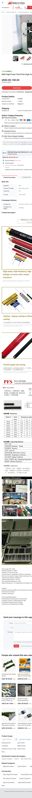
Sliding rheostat (21, 746)
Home (3, 12)
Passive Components (23, 12)
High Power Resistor (8, 766)
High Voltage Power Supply (10, 774)
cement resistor (21, 749)
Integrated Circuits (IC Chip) (9, 749)
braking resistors (6, 743)
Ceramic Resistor (21, 766)
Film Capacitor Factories (9, 778)
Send (16, 646)
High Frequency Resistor (24, 782)
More (3, 785)
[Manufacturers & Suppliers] (16, 3)
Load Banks (5, 746)
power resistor (21, 743)
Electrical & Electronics (11, 12)
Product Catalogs (26, 739)
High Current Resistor (8, 782)
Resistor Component (25, 778)
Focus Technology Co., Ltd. (21, 791)
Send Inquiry (17, 88)
